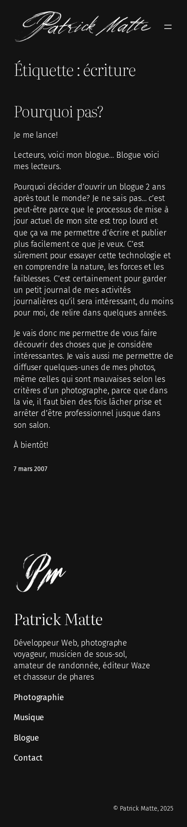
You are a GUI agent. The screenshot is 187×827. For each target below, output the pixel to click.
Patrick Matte (58, 618)
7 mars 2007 (30, 469)
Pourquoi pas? (58, 110)
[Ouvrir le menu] (167, 26)
